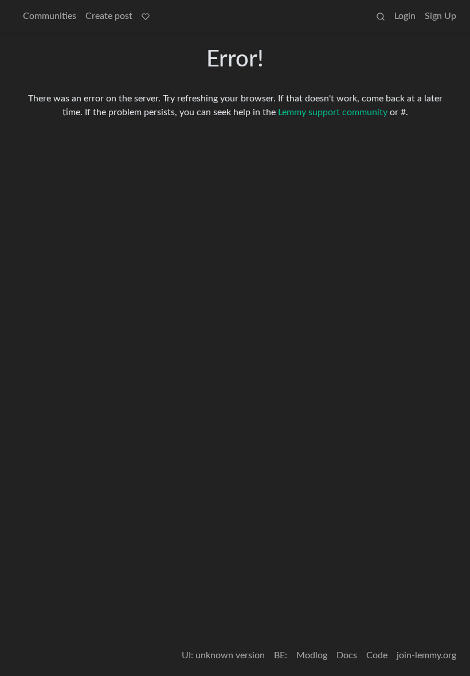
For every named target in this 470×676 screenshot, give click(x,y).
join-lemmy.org (426, 655)
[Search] (380, 16)
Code (376, 655)
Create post (108, 16)
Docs (346, 655)
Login (405, 16)
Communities (49, 16)
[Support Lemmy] (145, 16)
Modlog (311, 655)
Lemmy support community (332, 112)
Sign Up (440, 16)
